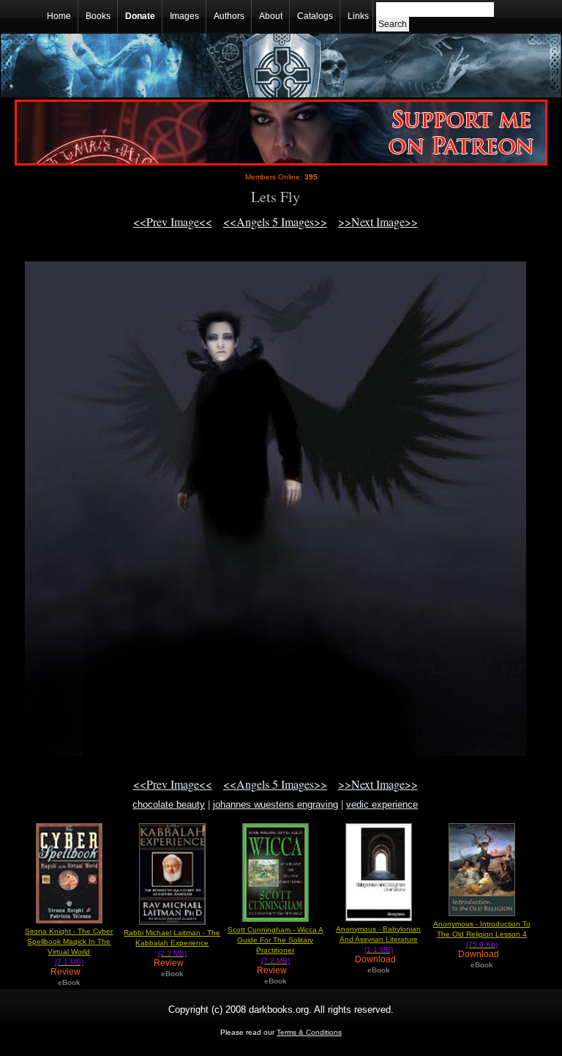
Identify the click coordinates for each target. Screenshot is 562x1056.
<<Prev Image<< (172, 221)
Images (184, 16)
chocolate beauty (168, 804)
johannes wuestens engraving (275, 804)
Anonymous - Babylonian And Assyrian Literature (378, 939)
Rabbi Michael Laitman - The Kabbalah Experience (172, 943)
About (270, 16)
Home (59, 16)
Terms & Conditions (309, 1032)
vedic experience (382, 804)
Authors (229, 16)
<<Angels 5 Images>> (275, 221)
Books (98, 16)
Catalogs (315, 16)
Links (358, 16)
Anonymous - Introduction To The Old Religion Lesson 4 (482, 934)
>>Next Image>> (378, 221)
